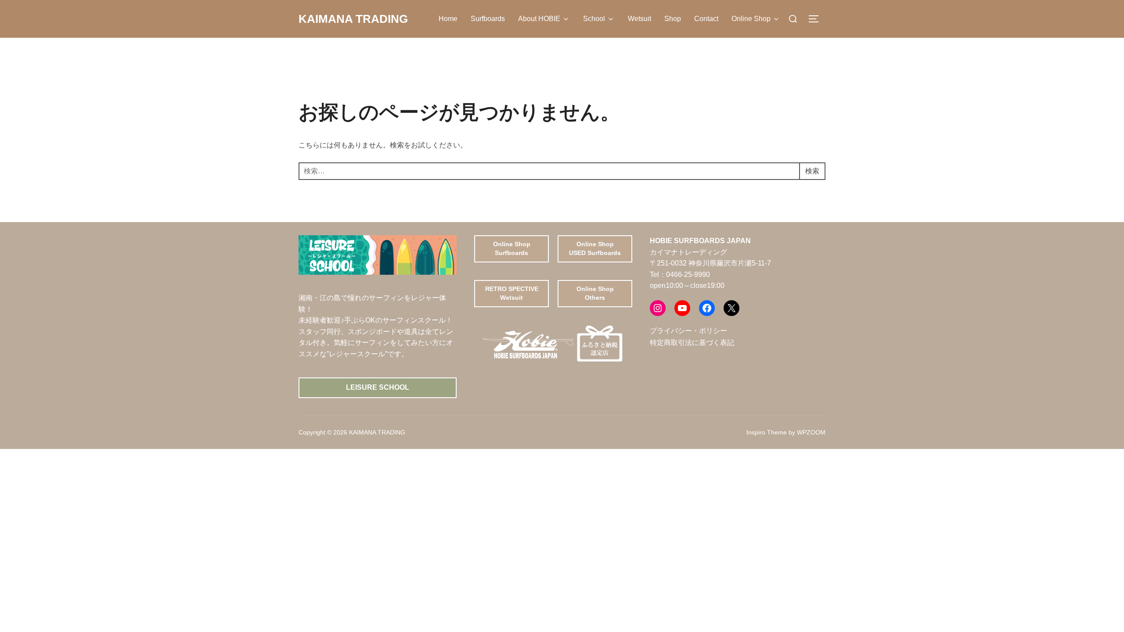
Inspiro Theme (766, 432)
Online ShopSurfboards (511, 248)
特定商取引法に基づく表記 (692, 342)
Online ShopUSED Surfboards (595, 248)
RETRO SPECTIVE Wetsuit (511, 293)
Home (448, 18)
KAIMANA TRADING (353, 18)
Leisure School (377, 387)
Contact (706, 18)
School (594, 18)
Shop (672, 18)
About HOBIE (539, 18)
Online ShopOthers (595, 293)
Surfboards (488, 18)
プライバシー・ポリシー (688, 330)
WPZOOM (811, 432)
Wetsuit (639, 18)
